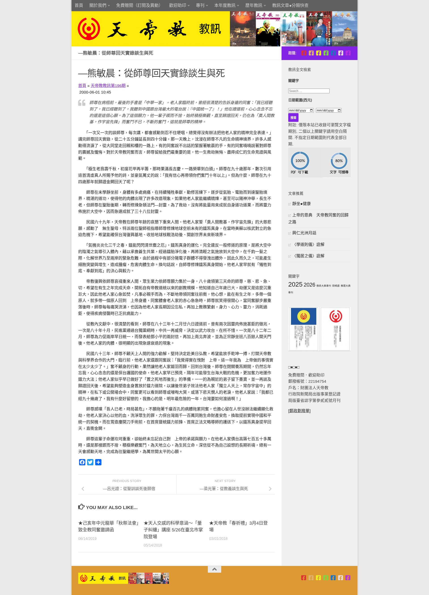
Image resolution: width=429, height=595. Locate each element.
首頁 (79, 5)
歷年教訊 (253, 5)
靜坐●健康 (301, 204)
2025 (295, 284)
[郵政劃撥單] (299, 411)
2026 (309, 285)
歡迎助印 (177, 5)
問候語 (336, 285)
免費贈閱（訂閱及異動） (139, 5)
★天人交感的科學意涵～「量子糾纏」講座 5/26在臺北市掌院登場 (173, 530)
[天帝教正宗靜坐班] (340, 53)
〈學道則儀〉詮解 (308, 244)
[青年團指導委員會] (326, 53)
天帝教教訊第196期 (108, 85)
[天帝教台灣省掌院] (311, 53)
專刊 (200, 5)
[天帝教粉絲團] (348, 53)
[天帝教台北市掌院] (304, 53)
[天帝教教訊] (333, 53)
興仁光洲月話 (304, 233)
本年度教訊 (225, 5)
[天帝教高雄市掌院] (318, 53)
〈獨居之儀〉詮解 (308, 256)
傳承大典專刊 (323, 285)
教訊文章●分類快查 (290, 5)
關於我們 (97, 5)
